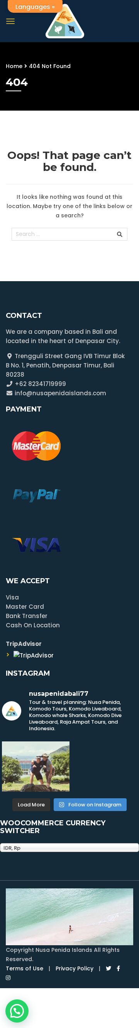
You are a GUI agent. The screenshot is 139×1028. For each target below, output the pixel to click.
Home (14, 66)
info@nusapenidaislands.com (59, 393)
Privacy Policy (74, 968)
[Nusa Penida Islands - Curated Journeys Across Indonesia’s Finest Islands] (65, 20)
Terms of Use (24, 968)
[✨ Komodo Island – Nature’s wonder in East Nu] (36, 766)
